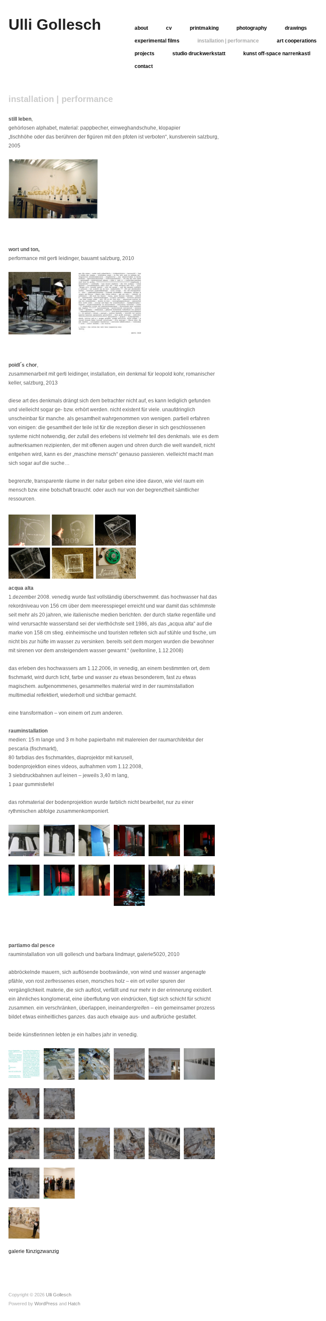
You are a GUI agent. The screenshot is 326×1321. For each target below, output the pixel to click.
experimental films (157, 40)
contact (144, 66)
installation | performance (228, 40)
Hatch (74, 1303)
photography (251, 28)
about (141, 28)
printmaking (204, 28)
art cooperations (297, 40)
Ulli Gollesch (54, 24)
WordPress (46, 1303)
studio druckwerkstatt (198, 53)
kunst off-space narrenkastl (276, 53)
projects (145, 53)
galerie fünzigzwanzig (33, 1251)
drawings (296, 28)
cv (169, 28)
